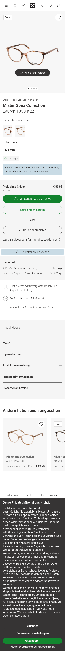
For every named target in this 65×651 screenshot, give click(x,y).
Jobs (41, 495)
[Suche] (15, 5)
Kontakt (28, 495)
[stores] (23, 5)
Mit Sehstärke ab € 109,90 (35, 198)
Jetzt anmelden (50, 167)
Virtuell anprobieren (34, 72)
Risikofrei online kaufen (34, 252)
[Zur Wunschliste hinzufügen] (58, 17)
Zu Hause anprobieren (32, 230)
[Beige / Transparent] (20, 131)
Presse (53, 495)
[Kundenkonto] (41, 5)
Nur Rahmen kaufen (32, 210)
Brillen (5, 99)
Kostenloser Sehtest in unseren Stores (33, 307)
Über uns (12, 495)
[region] (32, 445)
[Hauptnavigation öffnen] (6, 5)
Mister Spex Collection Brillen (24, 99)
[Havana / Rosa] (7, 131)
